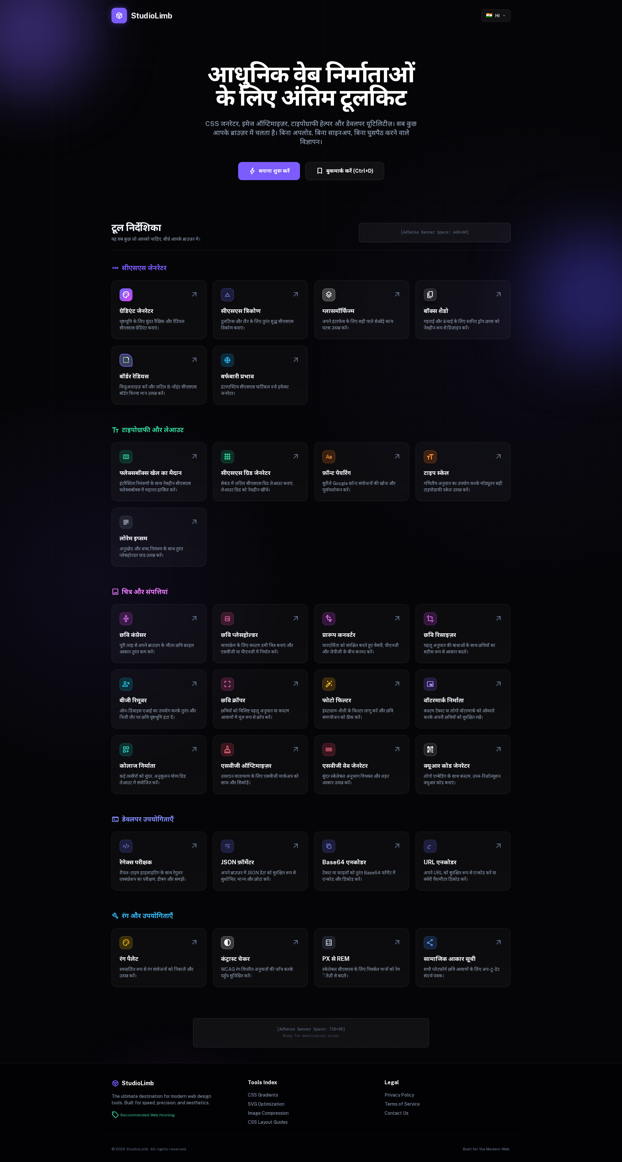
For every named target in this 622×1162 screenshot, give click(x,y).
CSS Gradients (263, 1095)
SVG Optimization (266, 1104)
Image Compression (268, 1113)
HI (493, 15)
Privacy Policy (399, 1095)
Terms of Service (402, 1104)
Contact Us (397, 1113)
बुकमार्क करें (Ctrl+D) (345, 171)
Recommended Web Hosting (143, 1115)
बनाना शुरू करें (269, 171)
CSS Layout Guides (268, 1122)
